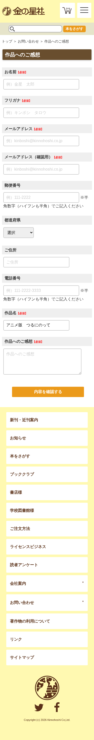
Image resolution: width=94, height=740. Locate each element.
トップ (7, 41)
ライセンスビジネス (28, 546)
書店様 (16, 492)
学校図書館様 (22, 510)
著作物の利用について (30, 621)
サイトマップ (22, 657)
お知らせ (18, 438)
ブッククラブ (22, 474)
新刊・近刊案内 (24, 420)
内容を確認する (48, 392)
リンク (16, 639)
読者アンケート (24, 565)
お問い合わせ (28, 41)
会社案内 (18, 583)
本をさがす (74, 29)
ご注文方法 (20, 528)
